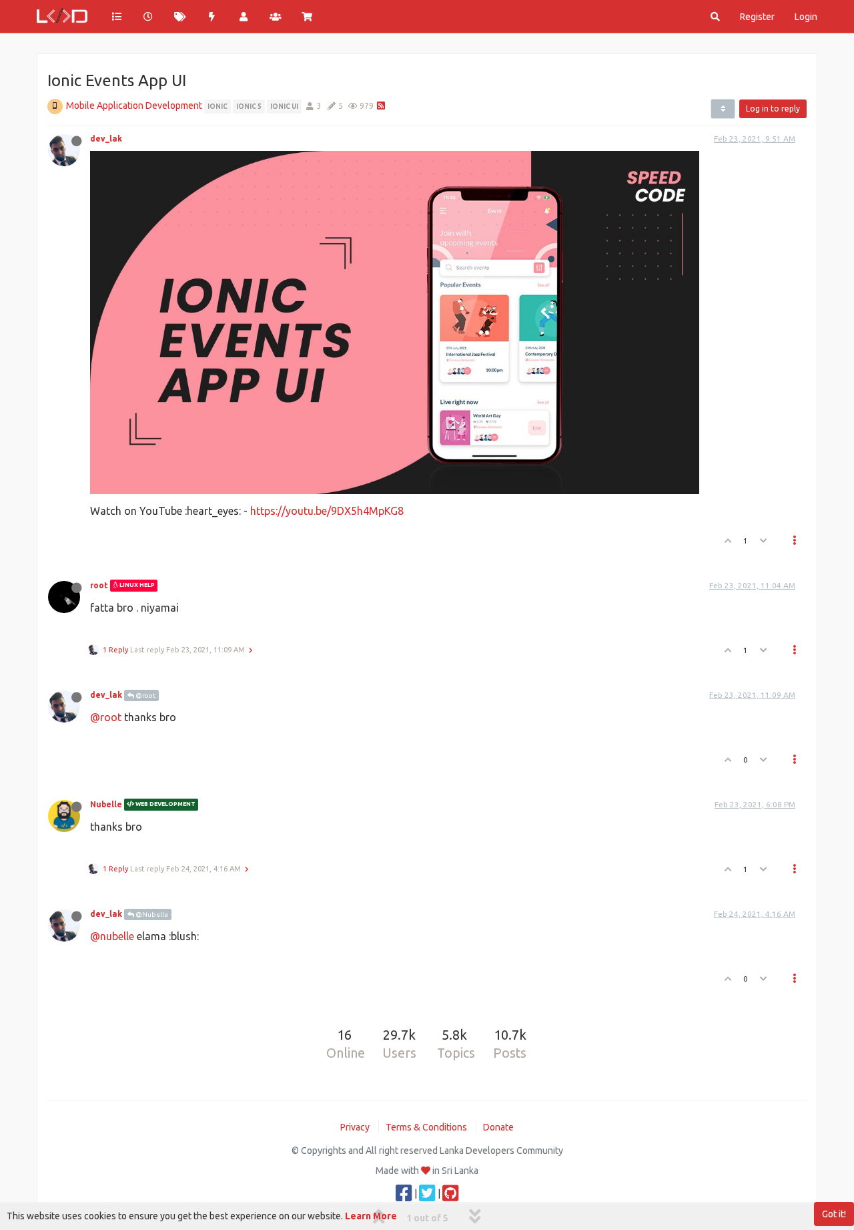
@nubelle (112, 936)
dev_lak (106, 138)
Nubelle (106, 804)
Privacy (355, 1127)
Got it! (834, 1214)
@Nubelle (151, 914)
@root (144, 695)
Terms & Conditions (426, 1127)
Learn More (371, 1216)
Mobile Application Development (134, 105)
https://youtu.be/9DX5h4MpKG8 (327, 511)
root (99, 585)
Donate (498, 1127)
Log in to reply (773, 108)
